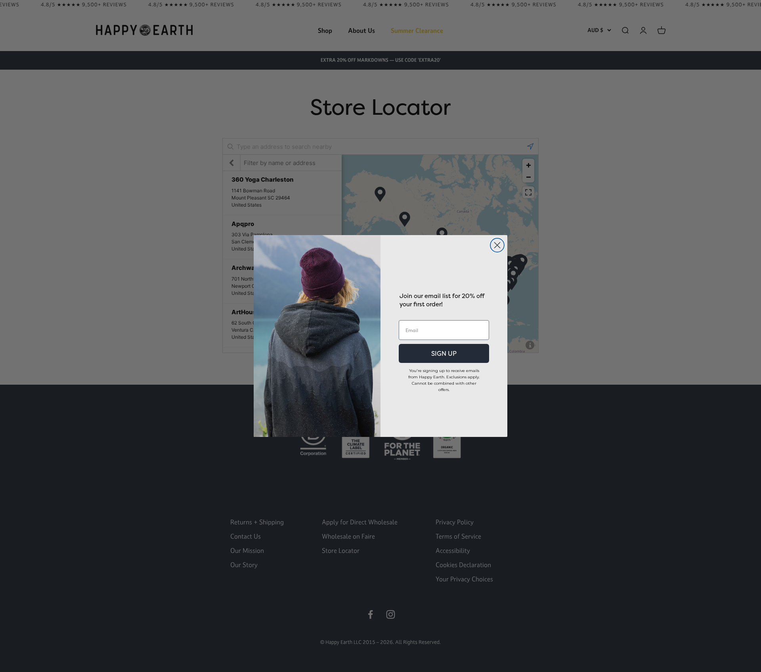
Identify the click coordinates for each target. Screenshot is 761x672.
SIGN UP (444, 353)
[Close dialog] (497, 245)
